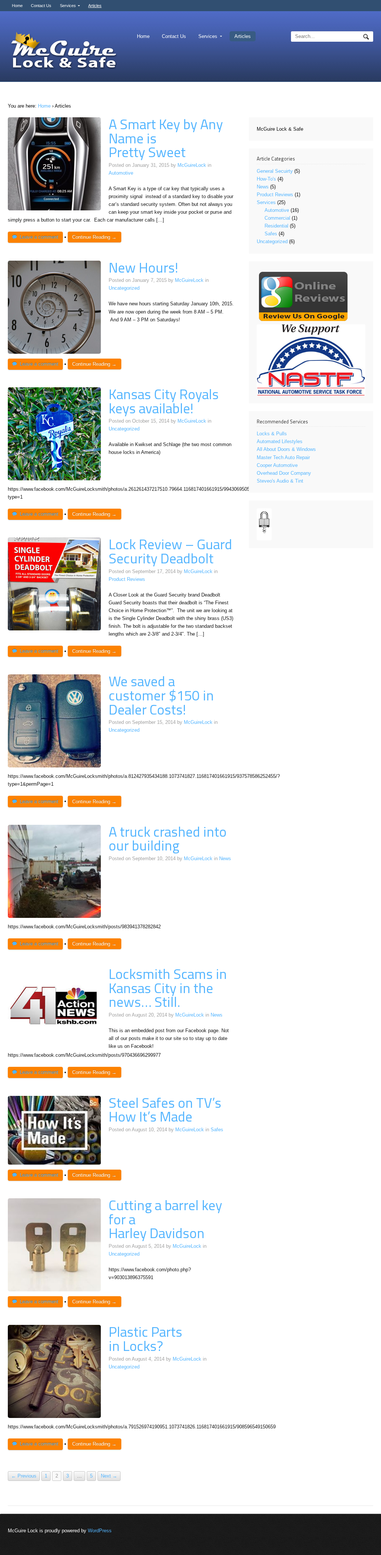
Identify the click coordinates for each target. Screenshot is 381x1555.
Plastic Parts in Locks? (145, 1339)
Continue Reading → (94, 237)
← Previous (23, 1476)
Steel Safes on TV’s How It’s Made (165, 1110)
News (225, 858)
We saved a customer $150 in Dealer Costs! (161, 695)
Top (363, 1537)
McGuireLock (191, 165)
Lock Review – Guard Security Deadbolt (170, 551)
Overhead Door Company (284, 473)
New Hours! (143, 267)
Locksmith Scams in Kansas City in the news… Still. (168, 987)
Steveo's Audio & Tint (280, 481)
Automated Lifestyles (279, 441)
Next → (109, 1476)
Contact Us (41, 5)
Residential (276, 226)
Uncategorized (124, 288)
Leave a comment (39, 237)
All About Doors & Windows (286, 449)
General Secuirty (275, 171)
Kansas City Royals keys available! (164, 401)
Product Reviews (127, 579)
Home (17, 5)
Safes (217, 1129)
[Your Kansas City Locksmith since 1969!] (63, 51)
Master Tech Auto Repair (283, 457)
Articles (95, 5)
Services (68, 5)
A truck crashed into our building (168, 838)
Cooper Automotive (277, 465)
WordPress (100, 1530)
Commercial (277, 218)
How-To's (266, 179)
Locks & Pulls (272, 433)
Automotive (121, 173)
